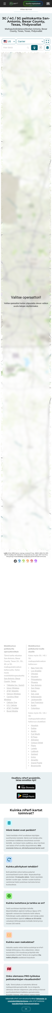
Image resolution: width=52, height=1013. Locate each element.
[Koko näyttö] (47, 41)
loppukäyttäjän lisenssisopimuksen (25, 1004)
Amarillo (34, 760)
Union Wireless (13, 688)
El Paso (34, 737)
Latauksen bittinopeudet (40, 47)
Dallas (33, 691)
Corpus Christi (37, 743)
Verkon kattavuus (34, 47)
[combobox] (9, 41)
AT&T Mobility (13, 691)
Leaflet (5, 553)
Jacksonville (36, 699)
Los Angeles (36, 671)
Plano (33, 745)
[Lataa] (26, 787)
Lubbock (34, 751)
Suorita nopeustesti (33, 4)
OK (26, 1009)
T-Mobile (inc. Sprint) (15, 685)
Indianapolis (36, 697)
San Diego (35, 688)
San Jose (35, 694)
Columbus (35, 708)
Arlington (35, 740)
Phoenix (34, 682)
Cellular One (12, 702)
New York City (37, 668)
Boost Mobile (12, 711)
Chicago (34, 674)
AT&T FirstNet (13, 708)
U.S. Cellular (12, 705)
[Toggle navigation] (4, 3)
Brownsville (36, 766)
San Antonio (36, 685)
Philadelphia (36, 679)
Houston (34, 676)
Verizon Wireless (14, 694)
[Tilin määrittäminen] (48, 3)
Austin (33, 705)
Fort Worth (35, 734)
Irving (33, 757)
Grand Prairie (36, 763)
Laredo (34, 748)
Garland (34, 754)
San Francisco (37, 702)
